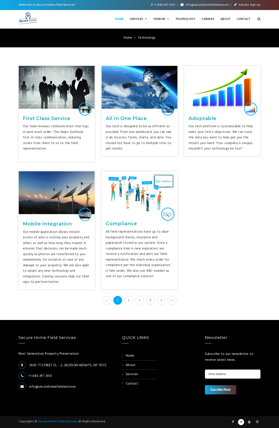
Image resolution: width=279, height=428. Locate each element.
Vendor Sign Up (249, 4)
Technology (186, 19)
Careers (208, 19)
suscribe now (221, 390)
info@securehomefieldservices (207, 4)
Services (136, 19)
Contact (243, 19)
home (130, 355)
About (226, 19)
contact (132, 383)
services (132, 374)
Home (119, 19)
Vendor (159, 19)
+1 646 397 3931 (164, 4)
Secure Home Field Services (57, 421)
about (131, 365)
